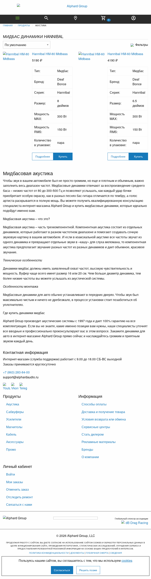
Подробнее (42, 156)
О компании (90, 457)
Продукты (24, 25)
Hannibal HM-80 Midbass (50, 54)
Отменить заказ (17, 489)
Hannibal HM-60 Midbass (125, 54)
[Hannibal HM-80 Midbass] (17, 65)
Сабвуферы (15, 412)
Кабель (11, 434)
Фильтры (141, 45)
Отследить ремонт (19, 497)
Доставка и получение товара (103, 412)
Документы (77, 552)
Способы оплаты (94, 404)
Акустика (12, 404)
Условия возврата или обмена (104, 419)
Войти (10, 474)
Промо (11, 449)
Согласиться (62, 570)
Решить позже (88, 570)
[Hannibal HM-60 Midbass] (93, 65)
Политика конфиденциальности (49, 552)
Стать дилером (93, 434)
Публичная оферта (97, 552)
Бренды (87, 449)
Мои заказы (14, 482)
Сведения (116, 552)
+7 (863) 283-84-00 (16, 372)
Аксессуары (15, 441)
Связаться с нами (19, 504)
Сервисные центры (96, 427)
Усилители (13, 419)
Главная (8, 25)
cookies (127, 560)
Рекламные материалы (99, 441)
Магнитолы (14, 427)
